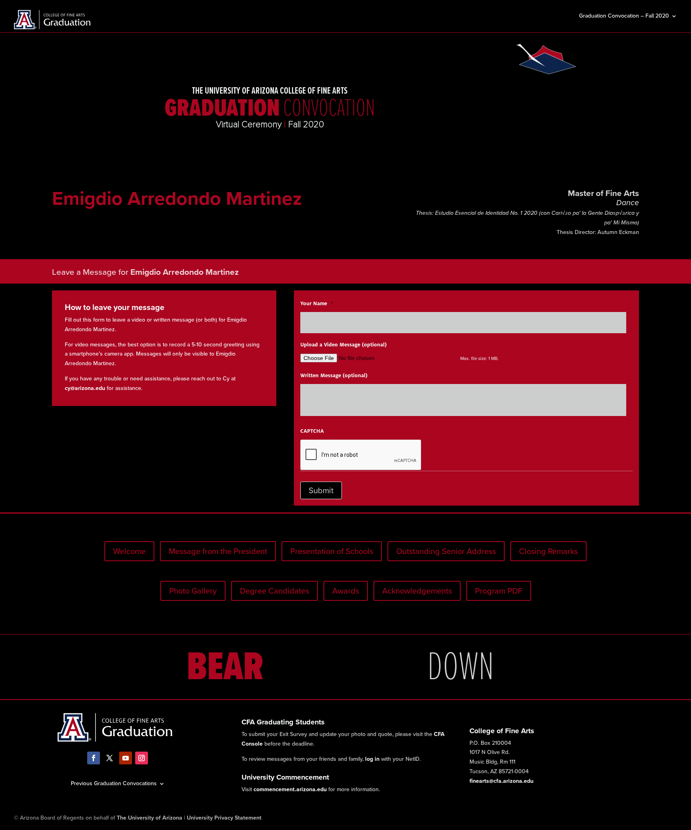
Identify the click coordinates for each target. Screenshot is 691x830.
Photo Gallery (193, 591)
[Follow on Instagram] (141, 758)
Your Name (316, 303)
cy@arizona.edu (85, 388)
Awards (345, 591)
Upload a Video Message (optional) (343, 345)
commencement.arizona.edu (290, 789)
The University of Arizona (149, 818)
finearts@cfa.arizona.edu (501, 781)
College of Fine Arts (501, 731)
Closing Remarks (548, 551)
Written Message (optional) (333, 375)
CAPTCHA (312, 431)
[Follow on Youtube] (125, 758)
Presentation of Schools (331, 551)
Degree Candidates (274, 591)
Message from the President (218, 551)
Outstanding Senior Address (446, 551)
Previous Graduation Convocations (114, 782)
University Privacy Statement (224, 818)
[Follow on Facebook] (93, 758)
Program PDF (498, 591)
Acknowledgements (417, 591)
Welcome (129, 551)
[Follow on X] (109, 758)
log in (372, 759)
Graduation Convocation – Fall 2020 (624, 16)
